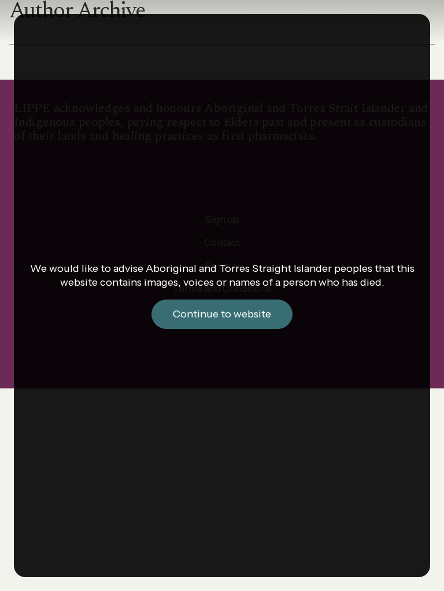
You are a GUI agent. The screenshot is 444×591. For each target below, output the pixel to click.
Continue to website (222, 314)
